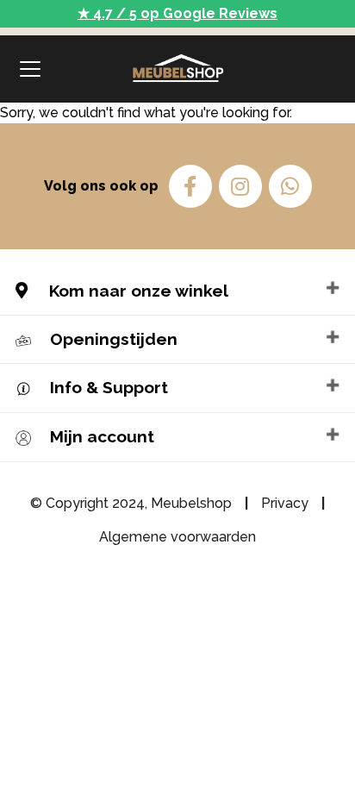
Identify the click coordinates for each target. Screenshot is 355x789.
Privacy (284, 503)
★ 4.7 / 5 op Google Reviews (177, 13)
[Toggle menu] (30, 69)
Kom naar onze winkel (136, 290)
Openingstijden (114, 338)
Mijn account (102, 436)
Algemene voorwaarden (177, 537)
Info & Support (109, 387)
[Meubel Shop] (177, 69)
